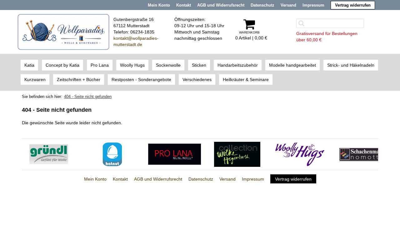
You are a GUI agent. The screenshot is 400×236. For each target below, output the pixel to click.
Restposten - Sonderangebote (141, 79)
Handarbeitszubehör (238, 65)
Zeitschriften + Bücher (78, 79)
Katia (29, 65)
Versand (288, 5)
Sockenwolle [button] (168, 65)
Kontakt (183, 5)
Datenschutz (262, 5)
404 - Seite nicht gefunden (88, 96)
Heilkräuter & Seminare (246, 79)
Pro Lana (100, 65)
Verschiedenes (197, 79)
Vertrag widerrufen (353, 5)
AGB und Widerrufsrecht (220, 5)
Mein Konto (159, 5)
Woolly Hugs (132, 65)
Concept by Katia (62, 65)
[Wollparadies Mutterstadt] (63, 31)
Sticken (199, 65)
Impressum (313, 5)
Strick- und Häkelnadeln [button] (350, 65)
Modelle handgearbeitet (292, 65)
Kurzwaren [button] (35, 79)
